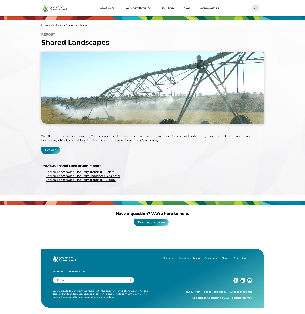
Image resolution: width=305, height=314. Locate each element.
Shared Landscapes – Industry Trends (74, 136)
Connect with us (209, 8)
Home (44, 25)
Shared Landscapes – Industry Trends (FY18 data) (81, 180)
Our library (168, 8)
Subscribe (121, 281)
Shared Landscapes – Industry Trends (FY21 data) (80, 172)
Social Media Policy (215, 291)
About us (105, 8)
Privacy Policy (192, 291)
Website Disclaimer (241, 291)
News (187, 8)
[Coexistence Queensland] (55, 8)
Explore (50, 150)
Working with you (136, 8)
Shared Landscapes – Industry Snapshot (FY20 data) (83, 176)
